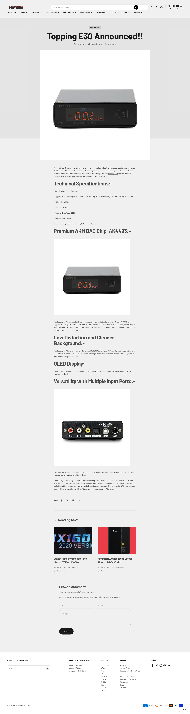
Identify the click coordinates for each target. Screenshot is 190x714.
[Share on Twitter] (67, 500)
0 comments (112, 44)
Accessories (101, 12)
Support (137, 12)
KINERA (103, 682)
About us (123, 665)
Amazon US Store (75, 665)
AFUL (103, 668)
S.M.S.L (103, 691)
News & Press (125, 668)
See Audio (104, 676)
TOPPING (104, 688)
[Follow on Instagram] (173, 6)
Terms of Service (111, 597)
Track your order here (175, 9)
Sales (23, 12)
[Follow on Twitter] (169, 6)
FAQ (121, 674)
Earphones (35, 12)
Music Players (68, 12)
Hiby (102, 685)
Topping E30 (113, 174)
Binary (103, 671)
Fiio (102, 674)
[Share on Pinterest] (73, 500)
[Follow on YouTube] (177, 6)
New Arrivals (11, 12)
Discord (122, 685)
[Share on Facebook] (61, 500)
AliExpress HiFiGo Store (77, 671)
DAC (72, 191)
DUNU (103, 679)
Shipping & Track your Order (130, 671)
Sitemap (123, 688)
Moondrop (105, 665)
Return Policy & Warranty (129, 679)
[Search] (136, 7)
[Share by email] (79, 500)
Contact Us (124, 682)
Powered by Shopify (24, 706)
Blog (125, 12)
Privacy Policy (98, 597)
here (73, 176)
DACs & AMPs (51, 12)
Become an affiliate (127, 676)
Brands (114, 12)
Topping (57, 168)
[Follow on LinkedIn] (181, 6)
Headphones (85, 12)
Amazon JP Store (75, 668)
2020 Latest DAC (95, 27)
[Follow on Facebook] (165, 6)
